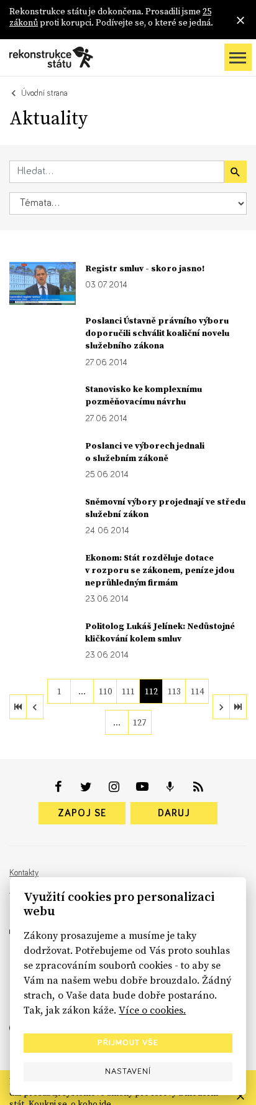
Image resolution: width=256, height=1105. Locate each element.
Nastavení (128, 1071)
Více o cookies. (152, 1010)
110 (105, 691)
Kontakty (24, 873)
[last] (238, 707)
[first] (18, 707)
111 (128, 691)
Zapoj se (82, 813)
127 (139, 722)
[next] (221, 707)
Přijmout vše (128, 1042)
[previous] (35, 707)
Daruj (174, 813)
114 (197, 691)
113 (174, 691)
